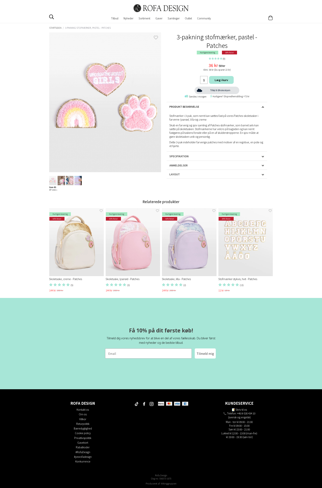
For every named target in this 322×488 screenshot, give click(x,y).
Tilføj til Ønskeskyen (220, 90)
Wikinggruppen (168, 483)
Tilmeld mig (205, 353)
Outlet (188, 18)
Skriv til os (241, 409)
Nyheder (128, 18)
